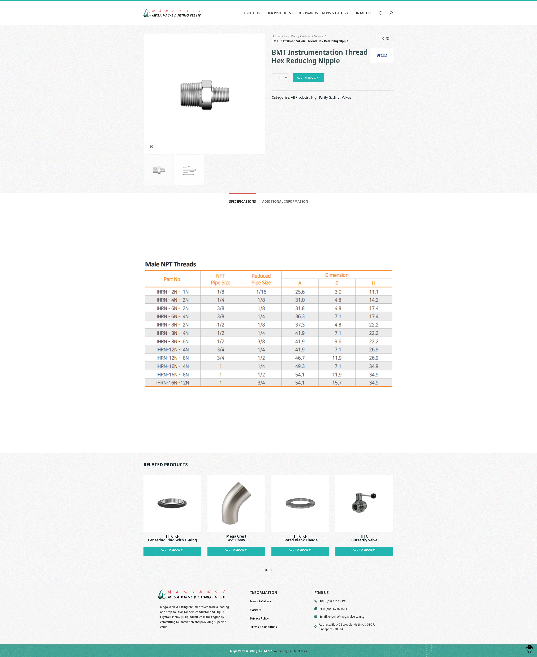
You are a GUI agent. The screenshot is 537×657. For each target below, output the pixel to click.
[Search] (381, 13)
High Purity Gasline (297, 36)
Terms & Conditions (263, 627)
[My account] (391, 13)
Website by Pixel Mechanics (290, 651)
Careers (255, 610)
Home (276, 36)
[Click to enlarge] (152, 147)
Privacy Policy (259, 618)
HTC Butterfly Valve (364, 538)
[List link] (354, 616)
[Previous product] (383, 38)
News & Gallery (260, 601)
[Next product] (391, 38)
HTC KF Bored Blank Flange (300, 538)
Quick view (198, 481)
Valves (319, 36)
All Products (300, 97)
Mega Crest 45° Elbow (236, 538)
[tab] (242, 199)
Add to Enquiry (308, 77)
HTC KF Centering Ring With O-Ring (172, 538)
